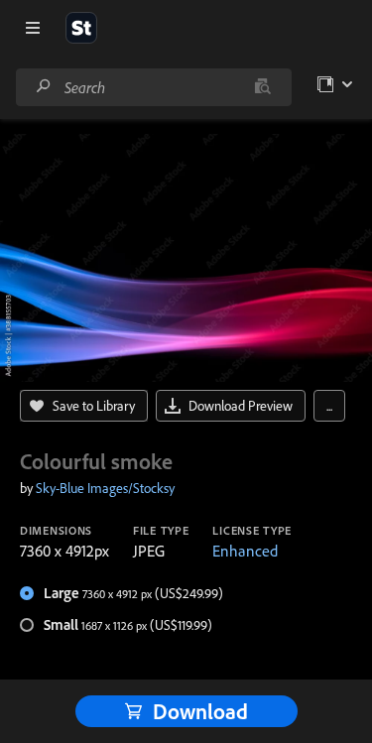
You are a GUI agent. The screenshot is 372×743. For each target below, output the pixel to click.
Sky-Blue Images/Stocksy (105, 488)
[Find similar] (262, 87)
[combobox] (153, 87)
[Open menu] (33, 28)
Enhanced (245, 550)
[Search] (44, 86)
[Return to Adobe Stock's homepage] (81, 28)
